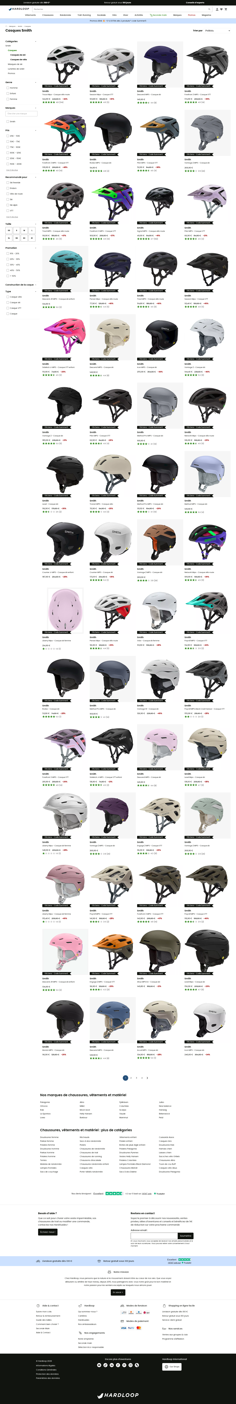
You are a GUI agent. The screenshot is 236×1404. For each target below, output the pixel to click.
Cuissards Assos (166, 1137)
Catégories (11, 41)
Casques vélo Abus (168, 1168)
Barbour (83, 1118)
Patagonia (45, 1102)
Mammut (123, 1118)
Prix (7, 130)
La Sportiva (45, 1114)
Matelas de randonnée (51, 1164)
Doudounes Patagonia (169, 1172)
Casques (12, 50)
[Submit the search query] (209, 10)
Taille (8, 224)
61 (32, 238)
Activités (139, 15)
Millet (82, 1106)
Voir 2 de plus (12, 170)
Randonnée (65, 15)
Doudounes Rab (166, 1145)
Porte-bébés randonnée (91, 1172)
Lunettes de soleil (16, 69)
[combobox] (21, 113)
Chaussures (47, 15)
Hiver (125, 15)
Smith (20, 26)
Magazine (206, 15)
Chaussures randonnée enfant (94, 1164)
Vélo (114, 15)
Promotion (11, 248)
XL (9, 238)
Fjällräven (123, 1102)
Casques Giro (165, 1141)
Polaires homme (47, 1156)
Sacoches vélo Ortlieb (169, 1156)
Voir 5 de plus (12, 217)
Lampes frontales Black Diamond (134, 1164)
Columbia (124, 1106)
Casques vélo (86, 1168)
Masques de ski (15, 64)
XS (9, 230)
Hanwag (163, 1110)
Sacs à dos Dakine (128, 1172)
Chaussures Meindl (128, 1168)
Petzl (161, 1118)
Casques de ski (18, 55)
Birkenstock (164, 1114)
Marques (177, 15)
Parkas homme (47, 1153)
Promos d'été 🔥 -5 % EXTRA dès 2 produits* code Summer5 (118, 21)
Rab (42, 1110)
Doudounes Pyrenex (128, 1153)
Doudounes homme (49, 1149)
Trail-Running (84, 15)
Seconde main (160, 15)
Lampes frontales (48, 1168)
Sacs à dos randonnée (90, 1141)
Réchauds (84, 1137)
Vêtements (30, 15)
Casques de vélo (18, 60)
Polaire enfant (125, 1141)
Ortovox (44, 1106)
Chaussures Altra (167, 1160)
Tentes (43, 1160)
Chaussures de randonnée (92, 1149)
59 (17, 238)
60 (24, 238)
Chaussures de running (91, 1156)
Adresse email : (139, 1230)
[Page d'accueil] (7, 26)
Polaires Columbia (127, 1160)
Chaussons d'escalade (90, 1160)
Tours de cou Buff (167, 1164)
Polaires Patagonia (128, 1149)
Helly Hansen (86, 1114)
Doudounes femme (49, 1137)
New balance (165, 1106)
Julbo (161, 1102)
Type (8, 291)
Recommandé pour (16, 177)
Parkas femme (47, 1141)
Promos (191, 15)
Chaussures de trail (89, 1153)
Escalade (101, 15)
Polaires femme (47, 1145)
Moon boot (85, 1110)
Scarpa (122, 1110)
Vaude (122, 1114)
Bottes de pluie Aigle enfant (132, 1145)
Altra (82, 1102)
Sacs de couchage (49, 1172)
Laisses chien (165, 1153)
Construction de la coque (19, 285)
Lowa (42, 1118)
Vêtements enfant (128, 1137)
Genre (8, 82)
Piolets (83, 1145)
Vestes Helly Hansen (128, 1156)
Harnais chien (165, 1149)
